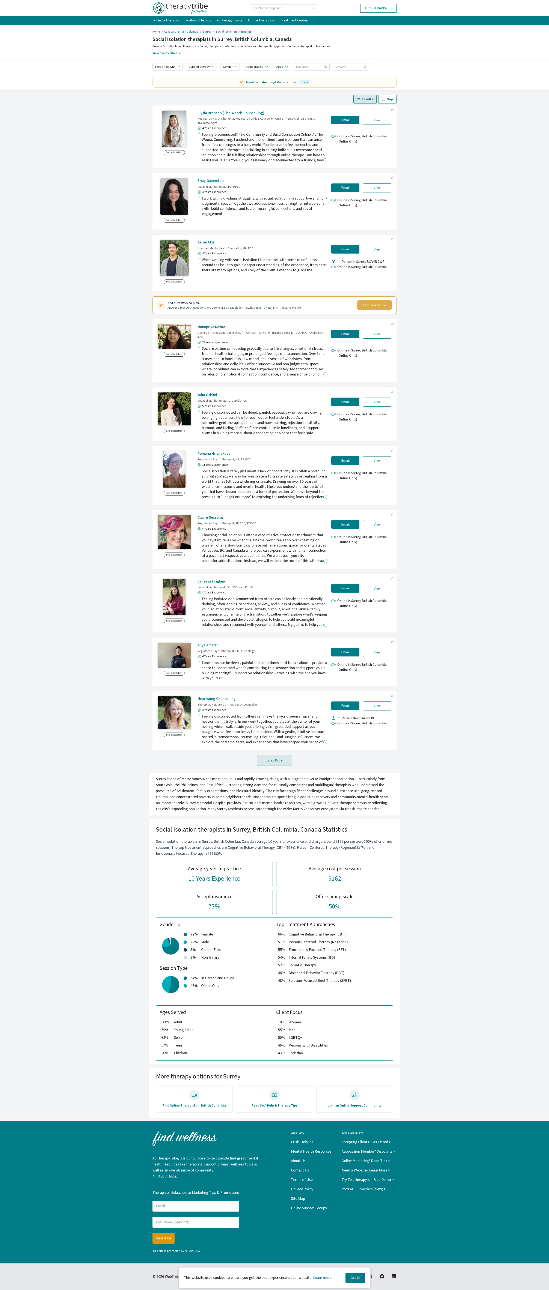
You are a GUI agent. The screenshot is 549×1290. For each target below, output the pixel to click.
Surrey (207, 32)
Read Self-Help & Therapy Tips (274, 1105)
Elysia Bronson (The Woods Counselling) (231, 113)
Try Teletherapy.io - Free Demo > (368, 1179)
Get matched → (374, 305)
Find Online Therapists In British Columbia (194, 1105)
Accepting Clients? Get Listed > (366, 1142)
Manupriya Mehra (211, 327)
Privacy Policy (302, 1189)
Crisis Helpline (302, 1142)
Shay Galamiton (211, 180)
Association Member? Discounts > (368, 1151)
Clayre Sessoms (210, 517)
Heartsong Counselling (217, 698)
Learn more (322, 1277)
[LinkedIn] (394, 1276)
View (377, 120)
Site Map (298, 1198)
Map (390, 99)
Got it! (355, 1277)
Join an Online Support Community (355, 1105)
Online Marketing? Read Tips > (366, 1161)
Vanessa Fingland (212, 581)
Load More (275, 760)
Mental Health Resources (311, 1151)
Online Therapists (261, 20)
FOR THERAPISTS (376, 8)
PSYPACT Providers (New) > (364, 1189)
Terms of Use (302, 1179)
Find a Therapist (168, 20)
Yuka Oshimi (207, 395)
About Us (298, 1161)
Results (367, 99)
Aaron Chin (206, 242)
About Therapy (200, 20)
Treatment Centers (294, 20)
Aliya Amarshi (208, 645)
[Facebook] (382, 1276)
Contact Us (300, 1170)
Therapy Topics (231, 20)
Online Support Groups (309, 1208)
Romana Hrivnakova (214, 453)
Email (345, 120)
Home (156, 32)
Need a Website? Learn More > (366, 1170)
